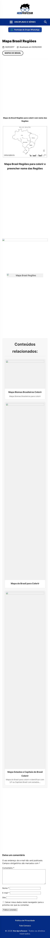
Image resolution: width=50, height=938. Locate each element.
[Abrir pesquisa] (45, 22)
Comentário (8, 868)
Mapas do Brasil (13, 53)
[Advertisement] (25, 87)
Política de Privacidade (25, 920)
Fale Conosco (25, 926)
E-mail (5, 893)
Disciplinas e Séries (25, 22)
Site (4, 897)
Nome (5, 888)
